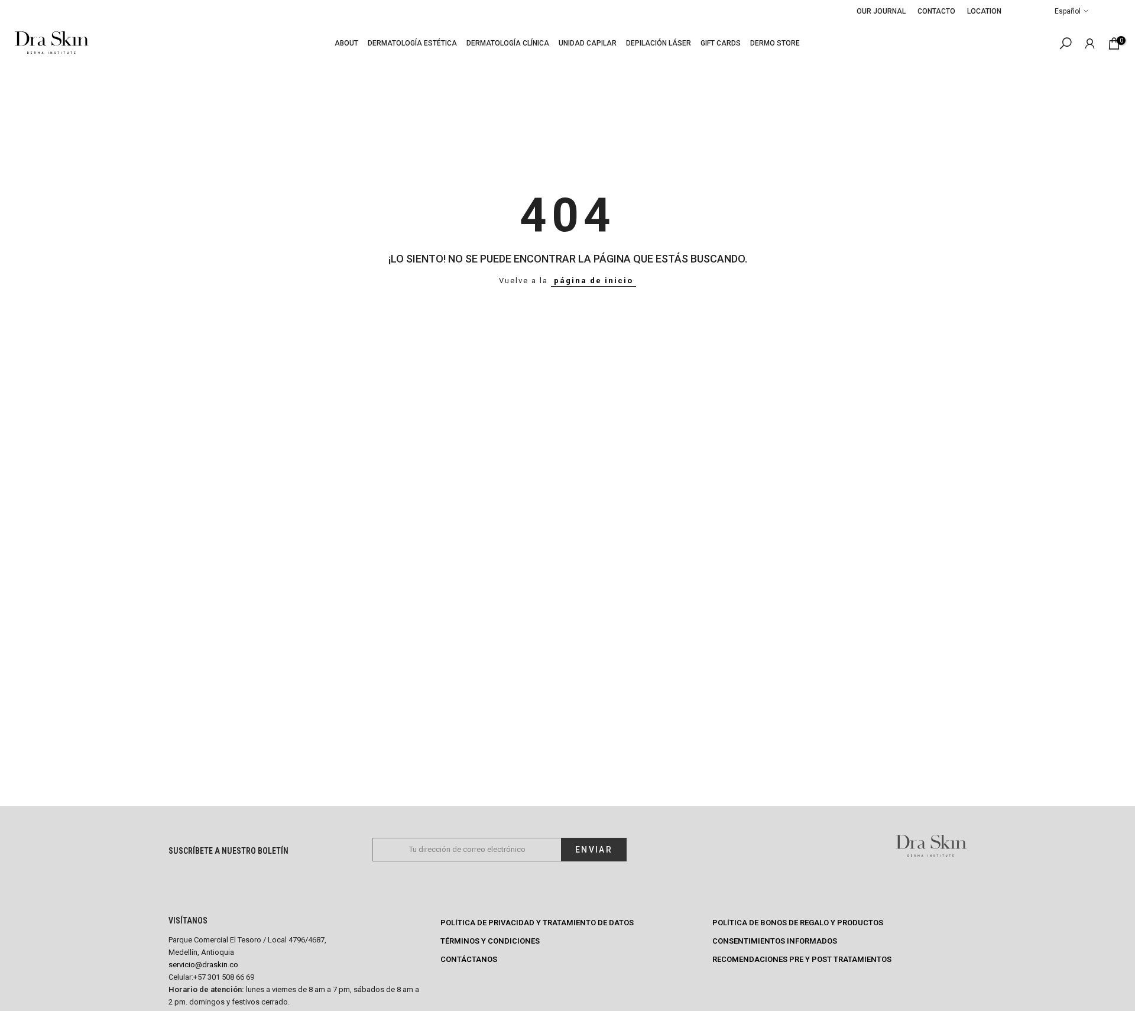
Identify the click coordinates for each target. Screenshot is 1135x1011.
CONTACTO (936, 11)
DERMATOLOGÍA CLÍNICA (507, 43)
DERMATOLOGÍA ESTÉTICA (412, 43)
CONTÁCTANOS (468, 959)
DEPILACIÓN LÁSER (658, 43)
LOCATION (984, 11)
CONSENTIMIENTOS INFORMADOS (774, 941)
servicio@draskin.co (203, 964)
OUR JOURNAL (881, 11)
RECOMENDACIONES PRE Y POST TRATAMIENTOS (801, 959)
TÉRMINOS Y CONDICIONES (490, 941)
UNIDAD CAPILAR (588, 43)
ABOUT (346, 43)
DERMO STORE (775, 43)
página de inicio (593, 280)
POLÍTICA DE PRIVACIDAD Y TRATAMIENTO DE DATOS (537, 922)
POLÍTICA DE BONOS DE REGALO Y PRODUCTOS (797, 922)
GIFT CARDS (721, 43)
